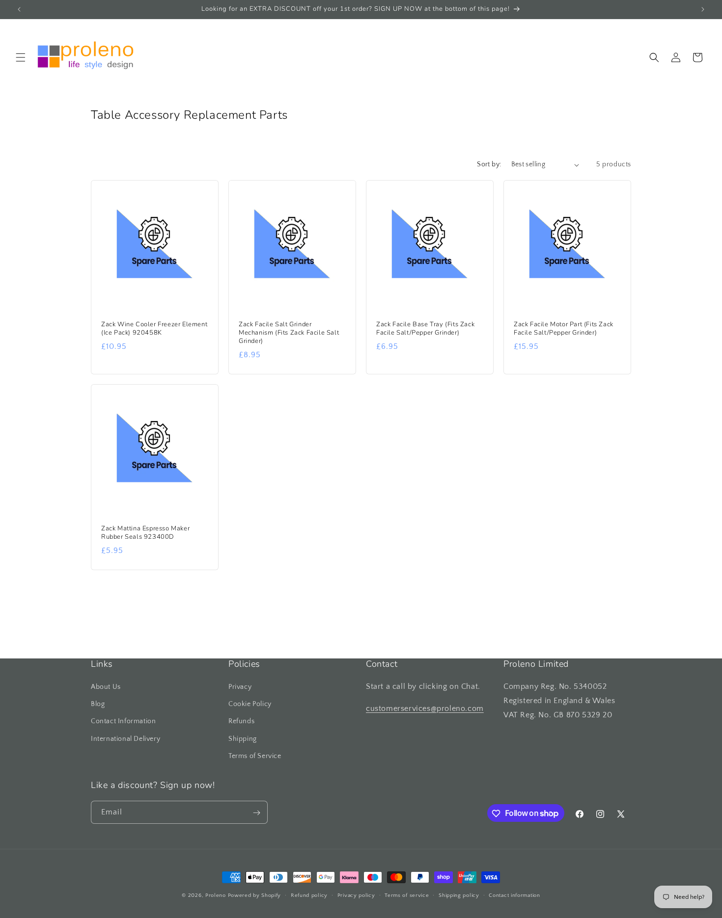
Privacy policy (356, 895)
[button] (20, 57)
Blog (98, 704)
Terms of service (407, 895)
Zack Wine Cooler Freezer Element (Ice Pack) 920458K (154, 328)
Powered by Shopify (254, 895)
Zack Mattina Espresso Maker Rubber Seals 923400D (145, 533)
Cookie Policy (250, 704)
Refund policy (309, 895)
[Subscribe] (256, 812)
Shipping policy (459, 895)
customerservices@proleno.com (425, 708)
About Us (106, 687)
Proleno (215, 895)
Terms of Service (254, 756)
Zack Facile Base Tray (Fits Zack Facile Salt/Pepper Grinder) (425, 328)
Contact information (514, 895)
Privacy (239, 687)
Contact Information (123, 722)
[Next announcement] (703, 9)
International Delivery (125, 739)
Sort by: (489, 164)
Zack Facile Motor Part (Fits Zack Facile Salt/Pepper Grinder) (563, 328)
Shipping (242, 739)
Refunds (241, 722)
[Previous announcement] (19, 9)
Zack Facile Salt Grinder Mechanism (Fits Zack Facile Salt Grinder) (289, 332)
